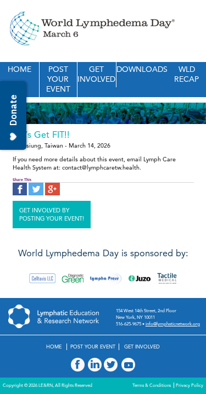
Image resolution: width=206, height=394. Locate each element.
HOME (19, 69)
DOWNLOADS (142, 69)
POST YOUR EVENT (58, 79)
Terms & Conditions (151, 385)
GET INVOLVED (96, 74)
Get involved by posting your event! (51, 214)
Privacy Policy (189, 385)
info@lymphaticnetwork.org (173, 324)
